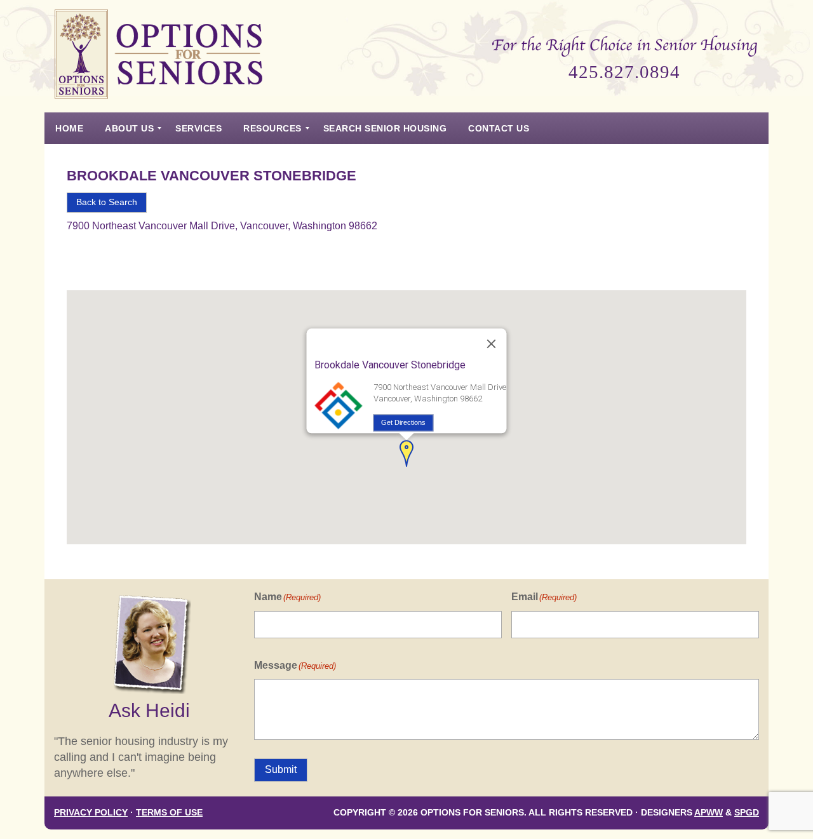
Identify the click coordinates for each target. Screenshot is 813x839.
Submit (281, 769)
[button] (406, 453)
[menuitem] (69, 128)
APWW (708, 812)
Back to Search (106, 202)
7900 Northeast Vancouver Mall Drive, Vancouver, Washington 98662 (222, 225)
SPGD (746, 812)
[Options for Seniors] (159, 56)
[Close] (491, 344)
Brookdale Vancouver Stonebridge (211, 176)
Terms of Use (169, 812)
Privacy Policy (91, 812)
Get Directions (403, 422)
